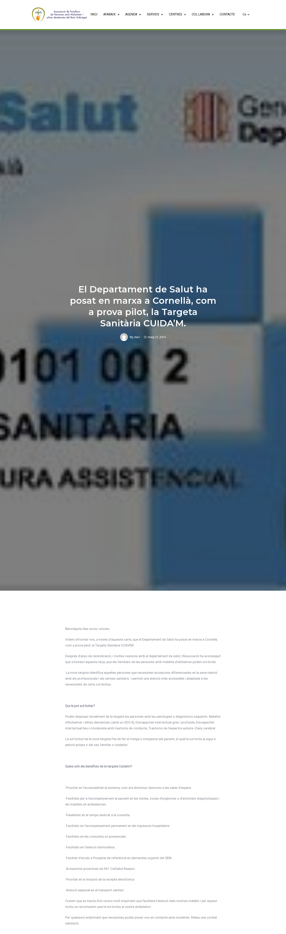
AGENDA (131, 14)
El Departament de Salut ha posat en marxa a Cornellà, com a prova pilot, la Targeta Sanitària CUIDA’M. (143, 306)
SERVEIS (153, 14)
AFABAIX (109, 14)
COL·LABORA (201, 14)
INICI (93, 14)
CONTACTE (227, 14)
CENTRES (175, 14)
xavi (137, 337)
